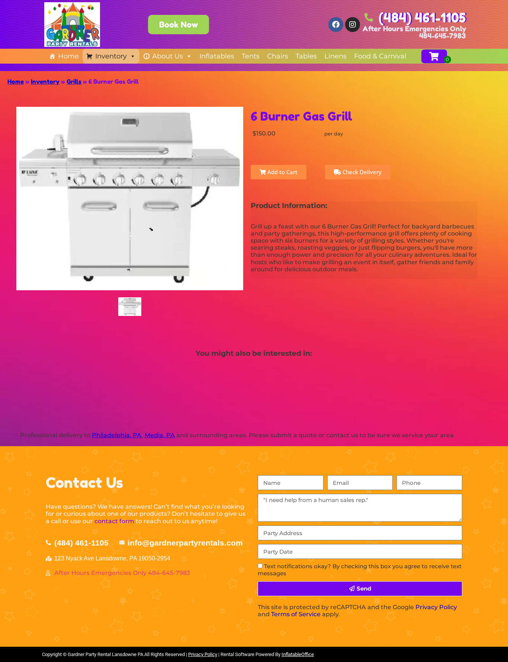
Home (68, 56)
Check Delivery (361, 172)
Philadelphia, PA (117, 435)
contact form (114, 521)
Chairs (277, 56)
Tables (306, 56)
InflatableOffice (298, 654)
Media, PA (160, 435)
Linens (335, 56)
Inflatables (216, 56)
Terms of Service (296, 614)
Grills (74, 81)
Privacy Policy (436, 607)
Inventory (111, 56)
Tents (251, 56)
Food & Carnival (380, 56)
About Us (167, 56)
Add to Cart (282, 172)
